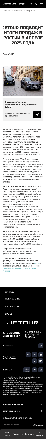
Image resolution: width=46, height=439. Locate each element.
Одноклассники (29, 268)
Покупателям (12, 299)
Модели (9, 292)
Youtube (6, 271)
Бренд (8, 314)
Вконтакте (16, 268)
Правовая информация (13, 405)
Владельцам (12, 306)
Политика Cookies (11, 411)
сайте (37, 263)
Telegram (7, 268)
